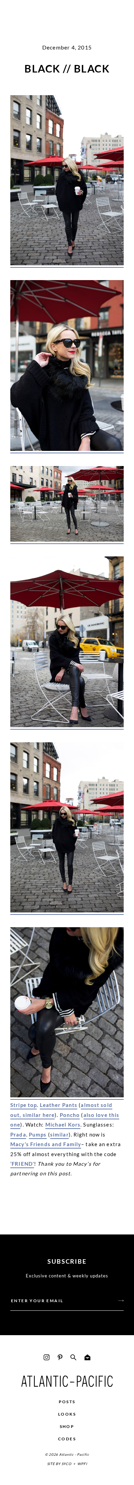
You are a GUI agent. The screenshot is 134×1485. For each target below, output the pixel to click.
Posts (67, 1401)
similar (59, 1134)
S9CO (66, 1464)
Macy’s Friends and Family (45, 1144)
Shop (67, 1426)
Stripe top (23, 1105)
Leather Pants (59, 1105)
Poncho (70, 1115)
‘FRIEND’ (22, 1164)
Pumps (38, 1134)
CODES (67, 1438)
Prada (18, 1134)
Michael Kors (63, 1124)
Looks (67, 1414)
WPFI (82, 1464)
